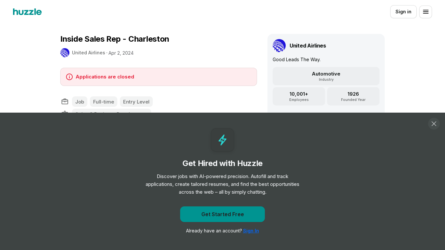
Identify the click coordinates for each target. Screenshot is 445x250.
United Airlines (88, 52)
